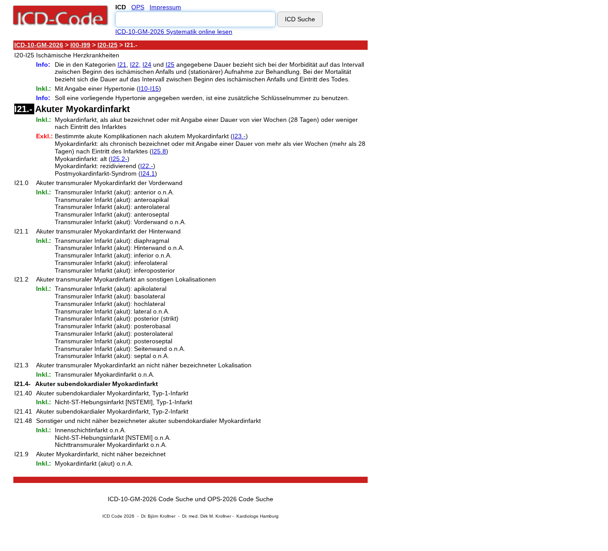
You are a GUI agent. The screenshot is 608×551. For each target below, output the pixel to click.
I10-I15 (149, 88)
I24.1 (148, 173)
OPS (137, 7)
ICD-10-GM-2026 (38, 44)
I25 (170, 64)
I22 (134, 64)
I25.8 (159, 151)
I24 (146, 64)
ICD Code (112, 516)
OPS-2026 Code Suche (240, 499)
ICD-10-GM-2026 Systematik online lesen (173, 31)
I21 (122, 64)
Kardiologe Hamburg (257, 516)
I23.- (239, 136)
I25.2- (119, 158)
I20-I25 (107, 44)
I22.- (146, 165)
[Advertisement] (447, 173)
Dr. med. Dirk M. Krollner (206, 516)
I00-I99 (80, 44)
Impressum (165, 7)
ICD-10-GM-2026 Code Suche (150, 499)
